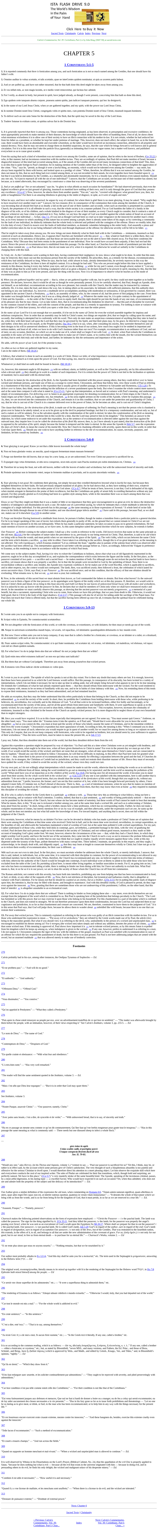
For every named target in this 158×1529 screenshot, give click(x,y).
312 (3, 1483)
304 (3, 1382)
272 (3, 973)
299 (3, 1319)
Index (88, 33)
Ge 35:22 (150, 156)
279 (3, 1049)
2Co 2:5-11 (59, 391)
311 (3, 1472)
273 (3, 983)
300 (3, 1329)
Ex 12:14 (41, 1256)
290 (3, 1203)
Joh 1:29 (84, 1227)
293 (3, 1251)
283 (3, 1091)
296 (3, 1288)
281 (3, 1070)
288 (3, 1159)
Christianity (70, 33)
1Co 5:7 (46, 1176)
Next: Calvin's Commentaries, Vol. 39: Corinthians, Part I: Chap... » (110, 1523)
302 (3, 1359)
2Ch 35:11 (62, 1221)
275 (3, 1004)
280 (3, 1059)
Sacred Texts (57, 33)
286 (3, 1122)
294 (3, 1264)
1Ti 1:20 (142, 385)
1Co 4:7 (21, 192)
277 (3, 1028)
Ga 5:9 (35, 513)
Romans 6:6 (95, 1192)
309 (3, 1446)
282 (3, 1080)
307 (3, 1425)
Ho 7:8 (150, 1269)
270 (3, 952)
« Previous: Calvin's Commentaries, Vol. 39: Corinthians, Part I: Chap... (46, 1523)
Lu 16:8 (80, 773)
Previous (96, 33)
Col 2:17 (63, 595)
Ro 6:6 (18, 534)
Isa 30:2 (67, 323)
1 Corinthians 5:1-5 (79, 65)
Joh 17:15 (96, 735)
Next (104, 33)
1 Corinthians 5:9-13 (79, 607)
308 (3, 1435)
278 (3, 1038)
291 (3, 1213)
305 (3, 1393)
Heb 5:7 (131, 424)
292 (3, 1240)
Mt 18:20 (31, 351)
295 (3, 1277)
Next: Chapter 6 (79, 1505)
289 (3, 1186)
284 (3, 1101)
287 (3, 1135)
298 (3, 1308)
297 (3, 1298)
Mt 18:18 (65, 364)
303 (3, 1369)
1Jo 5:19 (77, 775)
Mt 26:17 (98, 1224)
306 (3, 1412)
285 (3, 1112)
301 (3, 1340)
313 (3, 1493)
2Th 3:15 (109, 879)
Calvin (80, 33)
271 (3, 962)
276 (3, 1015)
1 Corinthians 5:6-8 (79, 439)
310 (3, 1456)
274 (3, 994)
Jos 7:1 (45, 217)
